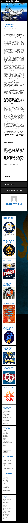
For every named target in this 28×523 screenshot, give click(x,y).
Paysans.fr (4, 483)
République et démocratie (7, 442)
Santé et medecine (6, 420)
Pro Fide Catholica (6, 492)
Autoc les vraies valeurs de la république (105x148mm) (8, 461)
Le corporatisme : (6, 504)
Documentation (5, 423)
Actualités (10, 29)
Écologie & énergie (16, 29)
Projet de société (6, 513)
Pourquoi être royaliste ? (7, 511)
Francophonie (5, 435)
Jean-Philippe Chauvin (6, 476)
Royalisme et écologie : (7, 518)
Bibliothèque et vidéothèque (7, 499)
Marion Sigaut (5, 479)
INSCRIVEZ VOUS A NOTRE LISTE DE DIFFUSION (8, 235)
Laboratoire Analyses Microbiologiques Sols (6, 485)
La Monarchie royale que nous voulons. (8, 466)
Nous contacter (5, 510)
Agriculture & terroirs (6, 415)
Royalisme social (6, 414)
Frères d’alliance (5, 436)
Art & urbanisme (5, 421)
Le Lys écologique (6, 505)
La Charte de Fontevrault (7, 482)
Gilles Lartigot (5, 480)
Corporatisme (5, 412)
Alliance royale (5, 477)
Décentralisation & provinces (7, 417)
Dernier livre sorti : (6, 502)
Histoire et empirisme (6, 438)
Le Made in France (6, 489)
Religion (4, 445)
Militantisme (5, 507)
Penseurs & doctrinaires (7, 411)
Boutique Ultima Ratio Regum (8, 501)
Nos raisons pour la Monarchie (8, 508)
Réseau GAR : (5, 517)
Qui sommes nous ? (6, 514)
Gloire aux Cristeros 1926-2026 (8, 468)
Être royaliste (5, 432)
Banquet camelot (6, 441)
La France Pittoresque (6, 487)
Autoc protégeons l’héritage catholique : (7, 463)
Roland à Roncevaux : (6, 459)
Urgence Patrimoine (6, 490)
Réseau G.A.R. (5, 515)
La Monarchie (5, 439)
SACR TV (4, 444)
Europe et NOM (5, 433)
